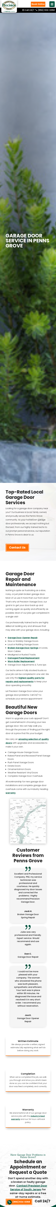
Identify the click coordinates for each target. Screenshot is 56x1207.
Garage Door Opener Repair (23, 637)
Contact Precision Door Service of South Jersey (28, 1187)
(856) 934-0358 (21, 1201)
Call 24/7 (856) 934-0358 (39, 10)
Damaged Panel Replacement (23, 658)
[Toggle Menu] (52, 4)
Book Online (38, 4)
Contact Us (17, 548)
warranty (11, 792)
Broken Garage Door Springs (23, 647)
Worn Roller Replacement (21, 661)
